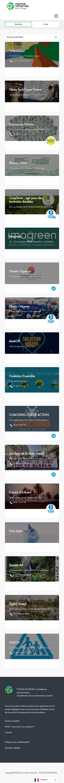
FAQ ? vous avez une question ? (20, 727)
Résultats (18, 24)
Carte (45, 24)
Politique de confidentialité (17, 742)
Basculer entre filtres (15, 37)
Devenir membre (12, 721)
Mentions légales (12, 748)
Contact (8, 732)
